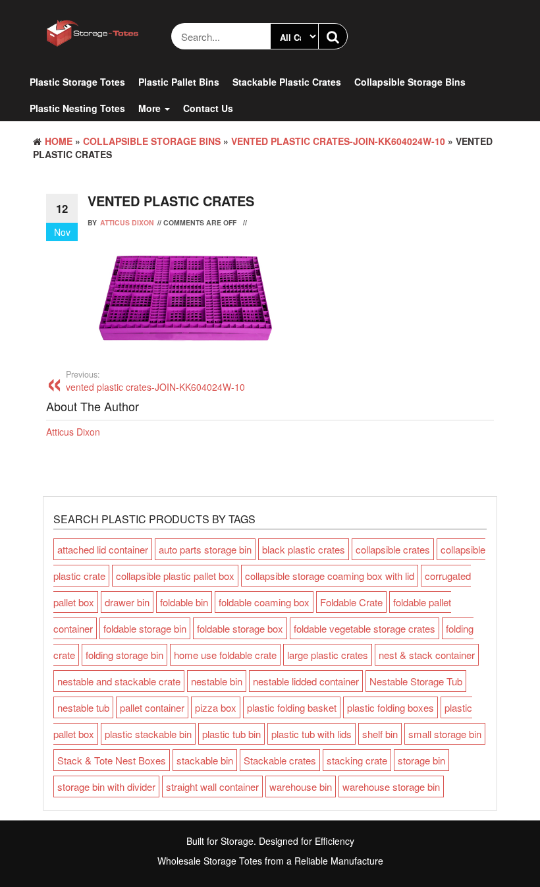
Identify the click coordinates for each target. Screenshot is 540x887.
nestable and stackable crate (118, 681)
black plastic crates (303, 549)
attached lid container (102, 549)
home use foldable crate (225, 655)
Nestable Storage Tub (415, 681)
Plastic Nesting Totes (77, 108)
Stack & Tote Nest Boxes (111, 760)
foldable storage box (240, 628)
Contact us (208, 108)
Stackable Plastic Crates (286, 81)
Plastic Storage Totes (77, 81)
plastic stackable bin (148, 734)
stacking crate (357, 760)
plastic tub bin (231, 734)
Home (58, 141)
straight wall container (212, 786)
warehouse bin (300, 786)
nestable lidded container (306, 681)
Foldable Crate (351, 602)
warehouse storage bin (391, 786)
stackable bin (204, 760)
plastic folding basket (292, 707)
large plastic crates (327, 655)
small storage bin (444, 734)
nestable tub (83, 707)
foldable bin (184, 602)
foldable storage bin (144, 628)
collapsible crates (393, 549)
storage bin (421, 760)
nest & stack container (427, 655)
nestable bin (216, 681)
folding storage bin (124, 655)
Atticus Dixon (127, 222)
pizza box (215, 707)
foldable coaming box (264, 602)
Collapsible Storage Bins (410, 81)
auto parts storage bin (205, 549)
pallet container (152, 707)
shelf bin (380, 734)
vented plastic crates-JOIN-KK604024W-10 (338, 141)
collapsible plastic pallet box (175, 576)
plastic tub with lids (311, 734)
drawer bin (127, 602)
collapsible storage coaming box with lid (329, 576)
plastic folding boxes (390, 707)
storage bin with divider (106, 786)
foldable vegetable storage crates (364, 628)
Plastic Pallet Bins (178, 81)
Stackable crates (280, 760)
